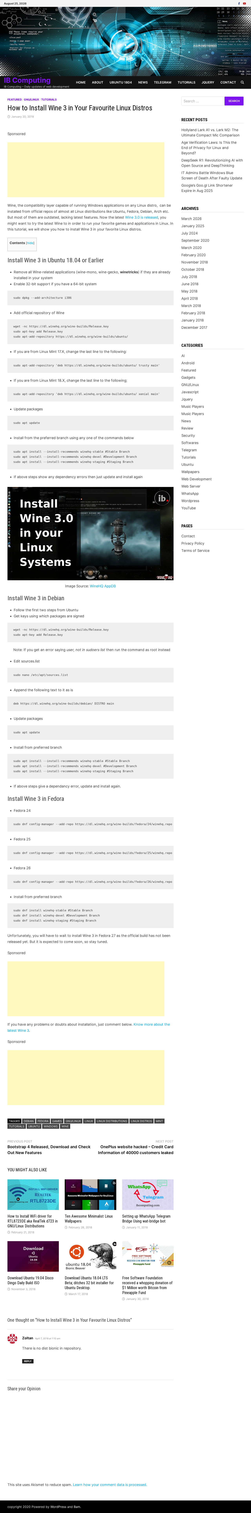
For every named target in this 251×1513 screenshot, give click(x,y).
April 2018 (189, 298)
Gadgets (188, 377)
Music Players (192, 406)
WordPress (58, 1507)
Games (57, 1121)
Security (188, 435)
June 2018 (189, 284)
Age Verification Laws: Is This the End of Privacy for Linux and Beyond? (208, 147)
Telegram (162, 82)
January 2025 (192, 226)
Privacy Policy (192, 543)
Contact (228, 82)
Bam (77, 1507)
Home (81, 82)
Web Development (196, 479)
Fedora (43, 1121)
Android (188, 363)
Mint (159, 1121)
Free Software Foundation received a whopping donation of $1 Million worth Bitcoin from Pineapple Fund (147, 1285)
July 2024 (189, 233)
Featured (14, 99)
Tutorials (186, 82)
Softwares (189, 443)
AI (183, 356)
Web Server (190, 486)
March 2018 (191, 306)
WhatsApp (190, 493)
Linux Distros (141, 1121)
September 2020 (195, 240)
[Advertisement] (85, 169)
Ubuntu (34, 1126)
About (97, 82)
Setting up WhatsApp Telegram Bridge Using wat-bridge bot (146, 1218)
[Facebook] (239, 3)
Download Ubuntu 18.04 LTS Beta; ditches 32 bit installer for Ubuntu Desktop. (89, 1283)
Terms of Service (195, 551)
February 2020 (193, 255)
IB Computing (27, 80)
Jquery (208, 82)
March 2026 (191, 219)
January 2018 (192, 320)
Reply (28, 1361)
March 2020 (191, 248)
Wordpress (190, 501)
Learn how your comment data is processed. (110, 1485)
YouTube (188, 508)
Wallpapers (190, 472)
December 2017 (194, 327)
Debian (29, 1121)
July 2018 (189, 277)
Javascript (190, 392)
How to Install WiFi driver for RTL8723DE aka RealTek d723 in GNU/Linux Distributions (32, 1221)
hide (30, 243)
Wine (65, 1126)
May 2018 (189, 291)
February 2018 (193, 313)
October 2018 (192, 269)
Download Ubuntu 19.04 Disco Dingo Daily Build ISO (30, 1280)
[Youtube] (244, 3)
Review (187, 428)
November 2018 (194, 262)
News (143, 82)
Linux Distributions (112, 1121)
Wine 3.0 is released (141, 217)
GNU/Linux (31, 99)
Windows (51, 1126)
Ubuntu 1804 (121, 82)
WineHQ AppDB (103, 586)
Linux (89, 1121)
